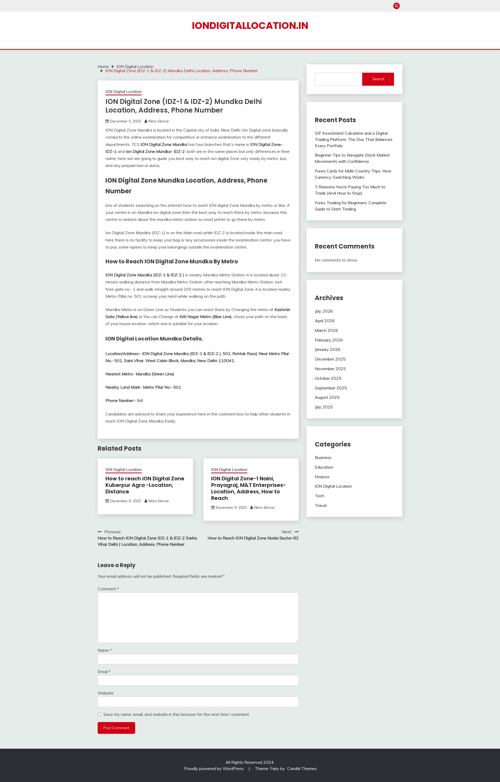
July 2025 (324, 406)
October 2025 (328, 378)
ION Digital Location (123, 91)
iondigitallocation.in (250, 25)
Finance (322, 476)
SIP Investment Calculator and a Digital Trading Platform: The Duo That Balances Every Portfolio (353, 139)
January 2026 (327, 349)
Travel (321, 505)
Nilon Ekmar (158, 121)
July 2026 (324, 311)
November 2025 (330, 368)
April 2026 (325, 320)
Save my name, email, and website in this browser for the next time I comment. (176, 714)
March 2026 (326, 330)
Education (324, 467)
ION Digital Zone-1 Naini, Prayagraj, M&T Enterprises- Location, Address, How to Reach (248, 488)
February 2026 (329, 340)
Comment (108, 588)
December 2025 (330, 359)
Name (105, 650)
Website (106, 693)
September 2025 (331, 387)
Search (378, 79)
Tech (319, 495)
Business (323, 457)
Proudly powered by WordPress (214, 768)
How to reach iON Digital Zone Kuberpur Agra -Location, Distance (144, 485)
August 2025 (327, 397)
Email (104, 671)
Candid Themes (302, 768)
